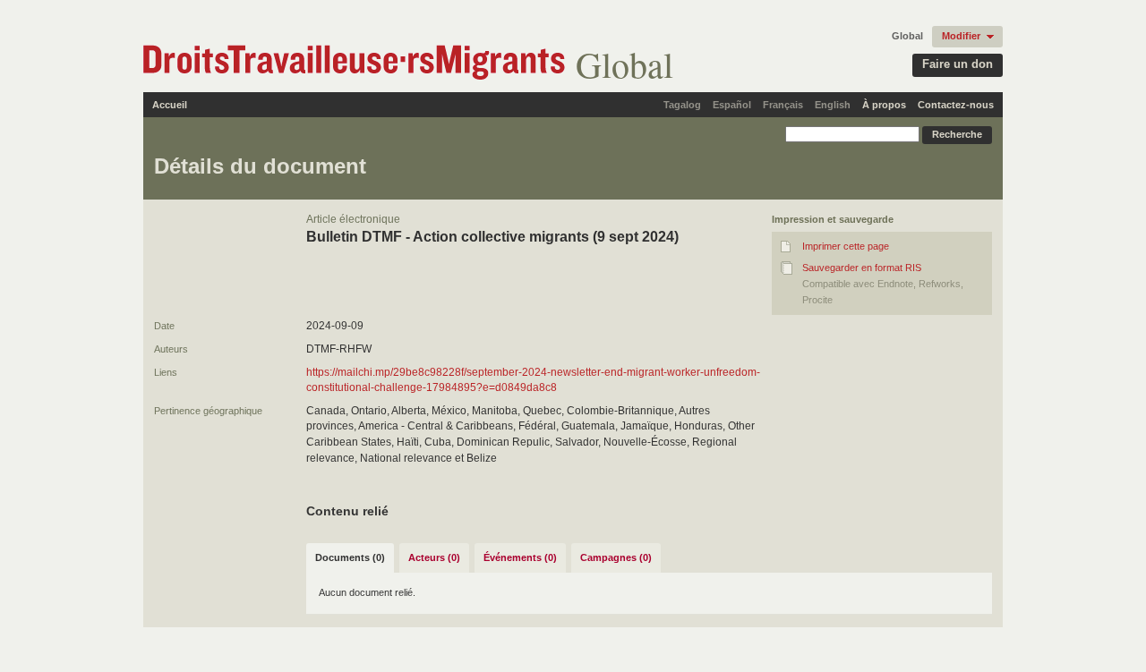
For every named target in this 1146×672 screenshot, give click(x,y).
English (833, 104)
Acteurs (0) (434, 557)
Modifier (961, 35)
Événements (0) (520, 557)
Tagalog (682, 104)
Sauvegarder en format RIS (861, 267)
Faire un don (957, 64)
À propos (884, 104)
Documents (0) (350, 557)
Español (732, 104)
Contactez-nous (956, 104)
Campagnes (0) (616, 557)
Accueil (169, 104)
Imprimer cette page (845, 246)
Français (783, 104)
